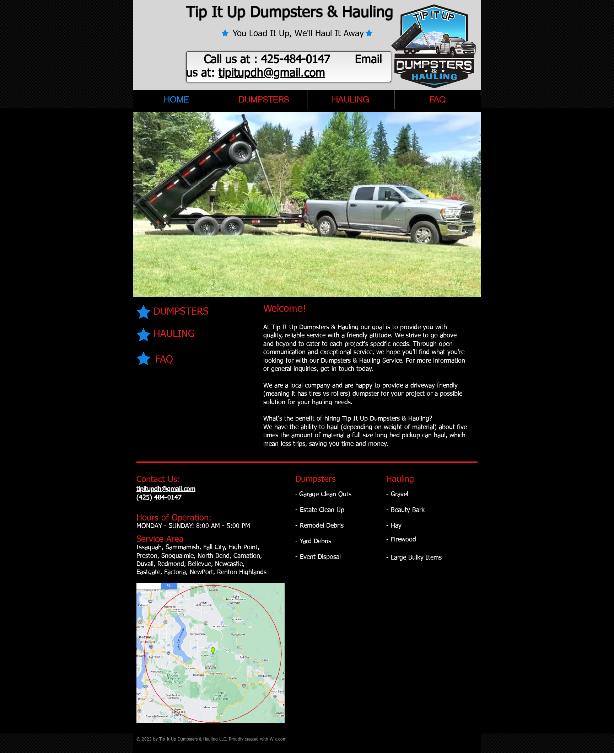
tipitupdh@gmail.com (272, 73)
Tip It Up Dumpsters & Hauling (289, 12)
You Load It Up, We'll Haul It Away (292, 34)
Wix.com (278, 739)
